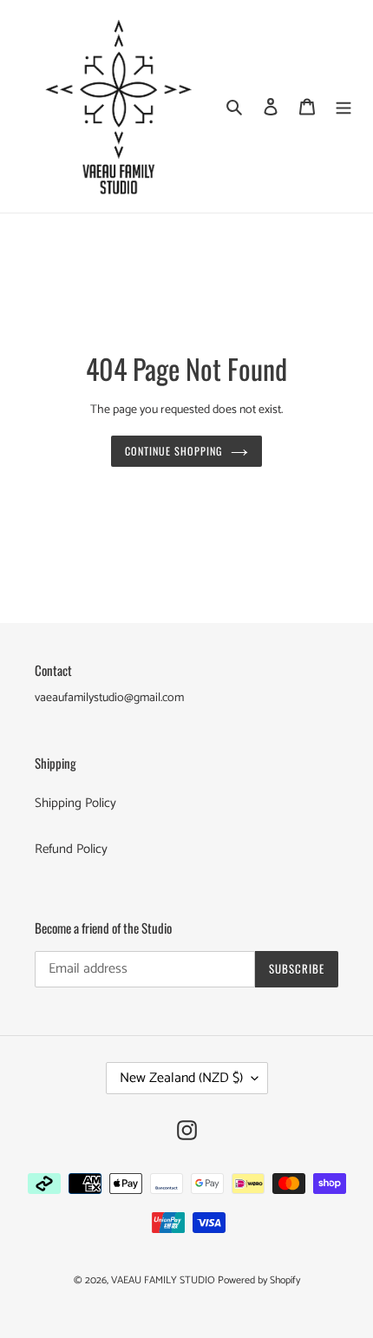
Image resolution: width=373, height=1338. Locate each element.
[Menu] (343, 106)
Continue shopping (173, 451)
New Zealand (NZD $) (181, 1078)
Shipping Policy (75, 803)
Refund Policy (71, 849)
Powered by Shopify (259, 1280)
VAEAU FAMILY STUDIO (164, 1280)
